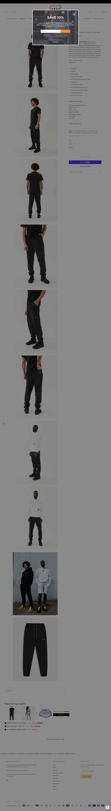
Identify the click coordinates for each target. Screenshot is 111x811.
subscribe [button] (65, 31)
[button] (76, 12)
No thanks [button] (55, 42)
